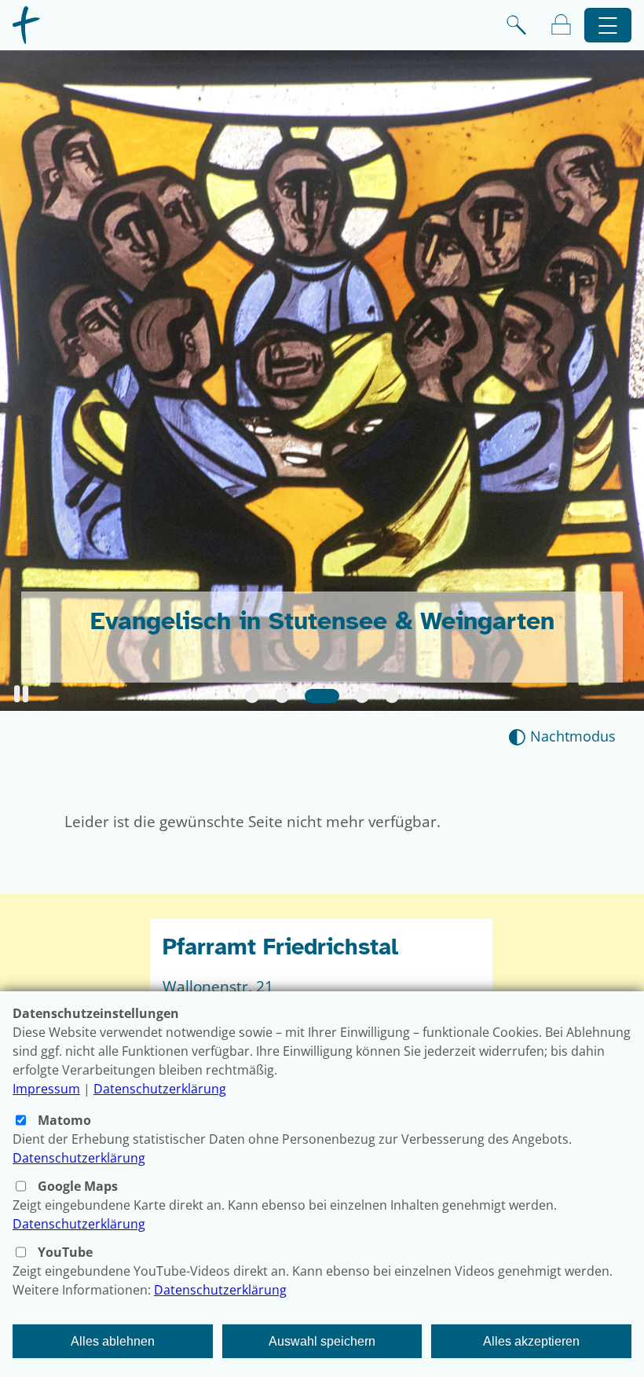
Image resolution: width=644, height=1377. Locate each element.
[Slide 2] (282, 696)
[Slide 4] (362, 696)
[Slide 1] (252, 696)
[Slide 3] (322, 696)
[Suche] (516, 25)
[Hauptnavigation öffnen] (608, 25)
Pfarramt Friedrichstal (280, 947)
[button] (21, 694)
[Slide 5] (392, 696)
